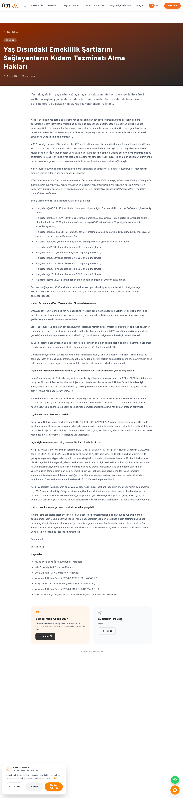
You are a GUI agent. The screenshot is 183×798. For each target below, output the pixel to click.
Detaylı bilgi (51, 778)
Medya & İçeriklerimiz (120, 5)
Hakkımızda (37, 5)
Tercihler (16, 786)
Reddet (34, 786)
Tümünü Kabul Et (54, 786)
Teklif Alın (172, 5)
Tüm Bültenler (13, 32)
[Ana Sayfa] (25, 5)
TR (152, 6)
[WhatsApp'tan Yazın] (175, 780)
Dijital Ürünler (71, 5)
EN (157, 6)
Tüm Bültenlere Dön (93, 651)
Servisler (52, 5)
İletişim (140, 5)
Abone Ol (47, 636)
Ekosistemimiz (93, 5)
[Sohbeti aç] (175, 790)
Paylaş (108, 631)
